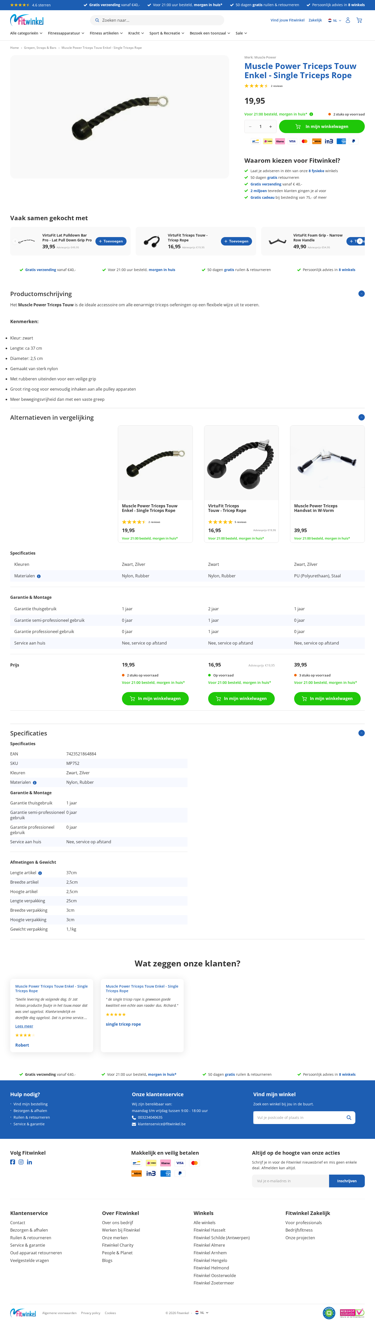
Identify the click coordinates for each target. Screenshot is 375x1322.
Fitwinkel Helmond (211, 1268)
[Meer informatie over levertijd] (311, 114)
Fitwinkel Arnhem (210, 1253)
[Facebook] (12, 1162)
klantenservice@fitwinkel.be (162, 1123)
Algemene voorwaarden (59, 1313)
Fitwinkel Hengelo (210, 1260)
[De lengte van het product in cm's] (40, 873)
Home (14, 48)
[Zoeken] (349, 1117)
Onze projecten (300, 1238)
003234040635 (150, 1117)
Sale (239, 33)
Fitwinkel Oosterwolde (215, 1275)
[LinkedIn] (29, 1162)
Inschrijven (347, 1180)
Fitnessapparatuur (64, 33)
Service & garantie (29, 1123)
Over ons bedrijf (117, 1222)
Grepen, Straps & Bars (40, 48)
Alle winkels (205, 1222)
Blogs (107, 1260)
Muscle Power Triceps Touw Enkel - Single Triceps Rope (51, 988)
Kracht (134, 33)
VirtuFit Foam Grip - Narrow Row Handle (318, 237)
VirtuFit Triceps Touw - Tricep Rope (188, 237)
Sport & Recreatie (164, 33)
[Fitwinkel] (23, 1313)
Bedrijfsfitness (299, 1230)
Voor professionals (303, 1222)
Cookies (110, 1313)
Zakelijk (315, 20)
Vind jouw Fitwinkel (288, 20)
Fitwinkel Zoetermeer (214, 1283)
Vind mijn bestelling (31, 1104)
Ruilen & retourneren (32, 1117)
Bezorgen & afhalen (30, 1110)
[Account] (348, 20)
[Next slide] (360, 241)
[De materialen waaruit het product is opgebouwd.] (39, 576)
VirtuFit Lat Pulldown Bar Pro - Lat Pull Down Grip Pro (67, 237)
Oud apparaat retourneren (36, 1253)
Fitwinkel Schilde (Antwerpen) (222, 1238)
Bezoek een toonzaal (208, 33)
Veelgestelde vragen (29, 1260)
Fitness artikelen (104, 33)
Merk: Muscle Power (260, 57)
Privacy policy (90, 1313)
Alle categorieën (24, 33)
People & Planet (117, 1253)
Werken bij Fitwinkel (121, 1230)
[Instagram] (21, 1162)
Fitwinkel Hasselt (210, 1230)
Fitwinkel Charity (117, 1245)
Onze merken (115, 1238)
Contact (17, 1222)
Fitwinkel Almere (209, 1245)
